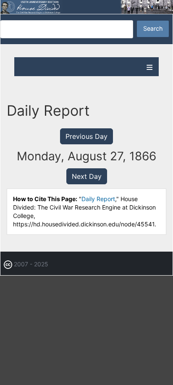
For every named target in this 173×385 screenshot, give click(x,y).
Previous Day (86, 136)
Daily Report (98, 198)
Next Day (87, 176)
